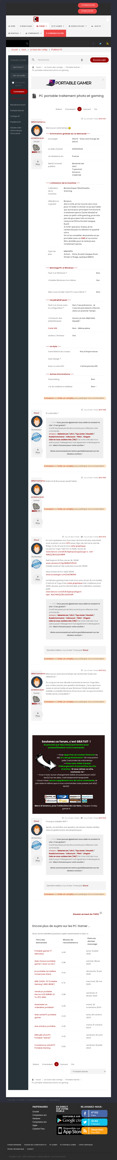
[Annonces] (82, 60)
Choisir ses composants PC (35, 1145)
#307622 (102, 670)
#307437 (102, 119)
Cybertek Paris (39, 1129)
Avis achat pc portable (45, 1026)
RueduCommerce (56, 436)
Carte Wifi (52, 328)
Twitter (100, 43)
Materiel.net (63, 434)
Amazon (52, 434)
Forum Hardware (14, 1145)
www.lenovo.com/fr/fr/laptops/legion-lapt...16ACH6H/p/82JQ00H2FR (64, 593)
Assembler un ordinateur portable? (44, 1006)
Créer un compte (18, 98)
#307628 (102, 818)
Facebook (93, 43)
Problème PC (15, 122)
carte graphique (78, 546)
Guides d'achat (78, 26)
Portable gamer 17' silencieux (43, 952)
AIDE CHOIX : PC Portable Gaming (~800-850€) (46, 983)
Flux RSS (107, 43)
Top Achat (79, 434)
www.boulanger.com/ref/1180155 (61, 574)
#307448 (102, 410)
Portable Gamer (17, 110)
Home (13, 26)
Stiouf (36, 413)
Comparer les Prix (56, 33)
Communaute (34, 33)
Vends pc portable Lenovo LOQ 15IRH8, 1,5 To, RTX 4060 (45, 994)
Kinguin (86, 436)
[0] (68, 82)
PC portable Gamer (68, 1145)
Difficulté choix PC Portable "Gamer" (43, 1036)
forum (42, 26)
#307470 (102, 537)
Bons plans (27, 26)
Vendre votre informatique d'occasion (16, 130)
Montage (15, 33)
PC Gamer (58, 26)
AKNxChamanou (38, 122)
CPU (68, 543)
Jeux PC (97, 26)
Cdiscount (70, 436)
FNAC (79, 436)
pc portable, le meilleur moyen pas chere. (45, 972)
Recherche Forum (18, 105)
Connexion (49, 398)
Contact (30, 1149)
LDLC (72, 434)
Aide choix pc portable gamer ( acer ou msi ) (45, 962)
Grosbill (89, 434)
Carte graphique (86, 1145)
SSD (83, 238)
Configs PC (15, 116)
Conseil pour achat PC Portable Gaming (45, 1046)
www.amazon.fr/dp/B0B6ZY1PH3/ (61, 563)
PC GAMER (53, 1145)
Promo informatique (15, 1149)
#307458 (102, 477)
